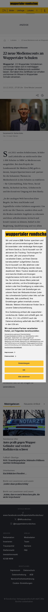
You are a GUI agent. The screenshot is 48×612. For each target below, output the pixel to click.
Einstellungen (24, 363)
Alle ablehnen (24, 377)
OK (24, 370)
